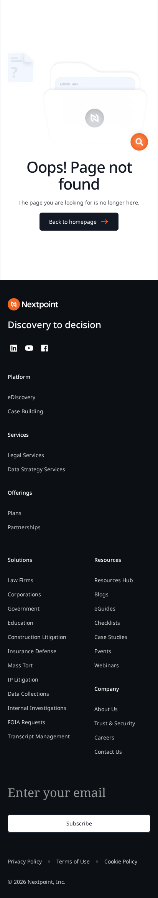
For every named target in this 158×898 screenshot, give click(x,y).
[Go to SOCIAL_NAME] (14, 348)
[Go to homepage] (33, 304)
